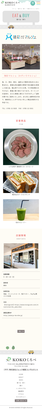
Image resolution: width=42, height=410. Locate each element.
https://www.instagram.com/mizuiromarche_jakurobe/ (20, 306)
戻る (20, 331)
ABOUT (21, 377)
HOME (21, 374)
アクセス (21, 394)
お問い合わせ (20, 401)
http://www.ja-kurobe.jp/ (13, 315)
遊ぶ (21, 385)
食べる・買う (21, 383)
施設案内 (21, 391)
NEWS (21, 380)
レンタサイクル (21, 388)
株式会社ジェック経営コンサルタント (23, 369)
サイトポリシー (21, 397)
